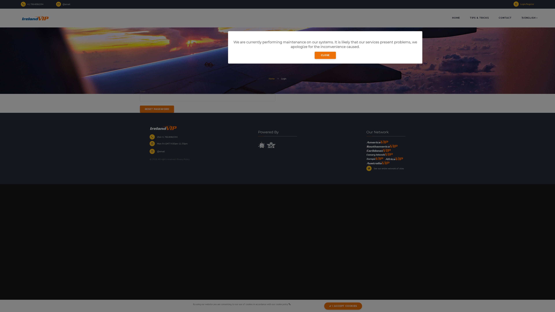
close (325, 55)
